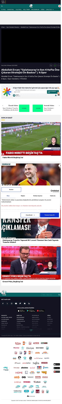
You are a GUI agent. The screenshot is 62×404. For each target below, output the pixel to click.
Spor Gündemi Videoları (13, 27)
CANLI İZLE (49, 9)
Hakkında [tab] (52, 195)
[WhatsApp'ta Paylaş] (55, 65)
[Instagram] (11, 303)
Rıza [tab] (8, 195)
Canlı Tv (49, 329)
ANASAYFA (4, 315)
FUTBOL (19, 323)
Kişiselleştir (29, 215)
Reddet (11, 189)
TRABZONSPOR (21, 321)
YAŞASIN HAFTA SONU (37, 329)
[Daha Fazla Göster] (59, 65)
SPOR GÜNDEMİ (35, 319)
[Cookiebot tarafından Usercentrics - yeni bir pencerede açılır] (52, 191)
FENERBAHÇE (20, 319)
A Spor (3, 27)
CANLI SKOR (4, 323)
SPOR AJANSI (35, 321)
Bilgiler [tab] (23, 195)
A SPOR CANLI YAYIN (6, 317)
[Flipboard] (20, 303)
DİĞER (48, 325)
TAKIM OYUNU (35, 325)
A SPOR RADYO (5, 319)
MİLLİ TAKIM (50, 321)
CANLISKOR (3, 1)
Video (49, 315)
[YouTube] (16, 303)
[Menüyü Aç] (2, 6)
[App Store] (21, 310)
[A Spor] (31, 6)
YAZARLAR (4, 325)
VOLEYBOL (49, 323)
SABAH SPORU (35, 317)
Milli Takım (26, 9)
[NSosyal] (24, 303)
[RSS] (29, 303)
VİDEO (3, 329)
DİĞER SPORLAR (21, 329)
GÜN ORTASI (35, 323)
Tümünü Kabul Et (50, 215)
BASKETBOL (20, 325)
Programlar (35, 9)
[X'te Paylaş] (51, 65)
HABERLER (4, 321)
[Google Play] (31, 310)
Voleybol (19, 9)
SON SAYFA (34, 327)
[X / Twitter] (7, 303)
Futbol (3, 9)
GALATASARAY (20, 317)
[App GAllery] (40, 310)
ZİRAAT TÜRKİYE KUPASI (23, 327)
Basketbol (10, 9)
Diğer (42, 9)
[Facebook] (3, 303)
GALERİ (3, 327)
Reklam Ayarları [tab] (37, 195)
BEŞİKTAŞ (19, 315)
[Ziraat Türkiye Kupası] (59, 6)
